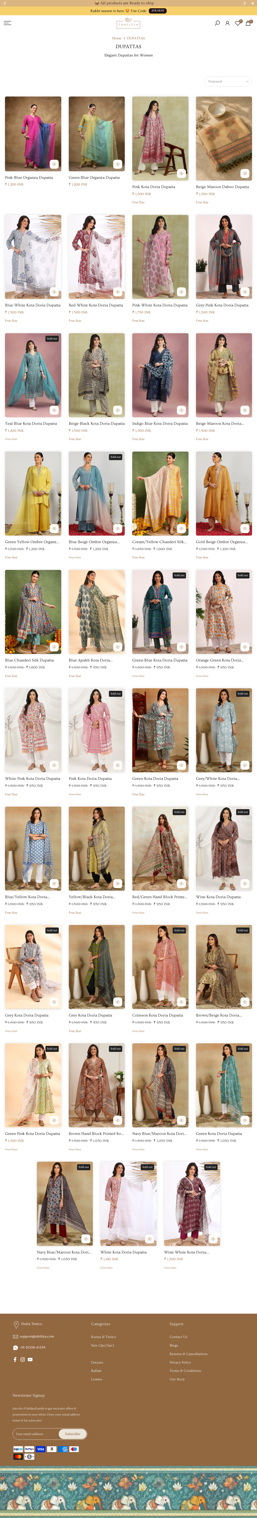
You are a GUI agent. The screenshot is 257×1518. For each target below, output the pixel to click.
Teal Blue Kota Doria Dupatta (31, 423)
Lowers (96, 1379)
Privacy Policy (180, 1363)
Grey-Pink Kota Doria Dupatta (222, 305)
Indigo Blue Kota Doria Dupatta (160, 423)
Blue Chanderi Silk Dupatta (29, 660)
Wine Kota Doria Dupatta (218, 897)
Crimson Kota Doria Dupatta (157, 1015)
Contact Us (178, 1337)
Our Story (177, 1379)
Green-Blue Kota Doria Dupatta (159, 660)
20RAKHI (157, 10)
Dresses (97, 1363)
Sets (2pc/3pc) (102, 1345)
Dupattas (98, 1354)
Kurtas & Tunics (103, 1337)
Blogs (174, 1345)
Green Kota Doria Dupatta (155, 778)
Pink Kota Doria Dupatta (153, 187)
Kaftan (96, 1371)
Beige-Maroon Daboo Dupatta (222, 187)
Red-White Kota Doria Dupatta (96, 305)
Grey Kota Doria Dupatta (26, 1015)
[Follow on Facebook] (15, 1359)
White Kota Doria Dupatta (123, 1252)
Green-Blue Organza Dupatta (94, 177)
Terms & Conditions (185, 1371)
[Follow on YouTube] (30, 1359)
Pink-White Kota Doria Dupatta (159, 305)
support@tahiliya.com (37, 1336)
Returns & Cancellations (189, 1354)
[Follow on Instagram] (22, 1359)
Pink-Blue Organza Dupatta (29, 177)
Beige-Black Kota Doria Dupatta (97, 423)
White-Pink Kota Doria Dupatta (32, 778)
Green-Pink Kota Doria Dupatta (32, 1133)
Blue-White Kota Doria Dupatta (32, 305)
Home (116, 38)
